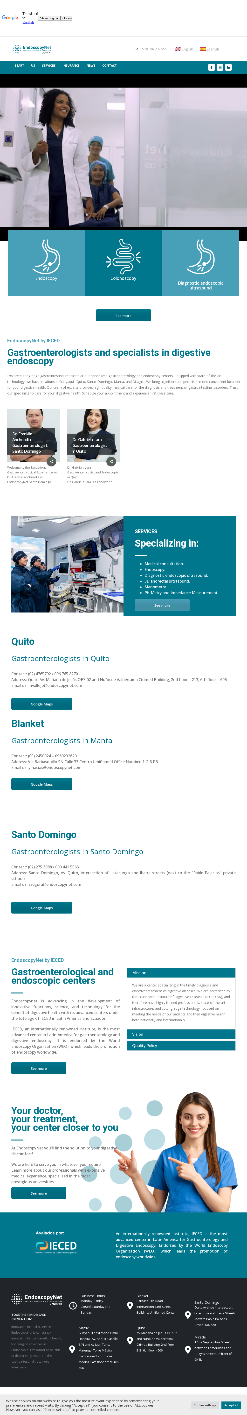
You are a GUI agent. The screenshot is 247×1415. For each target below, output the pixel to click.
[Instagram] (220, 67)
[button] (205, 1405)
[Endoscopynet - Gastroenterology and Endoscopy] (31, 49)
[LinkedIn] (228, 67)
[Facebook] (211, 67)
